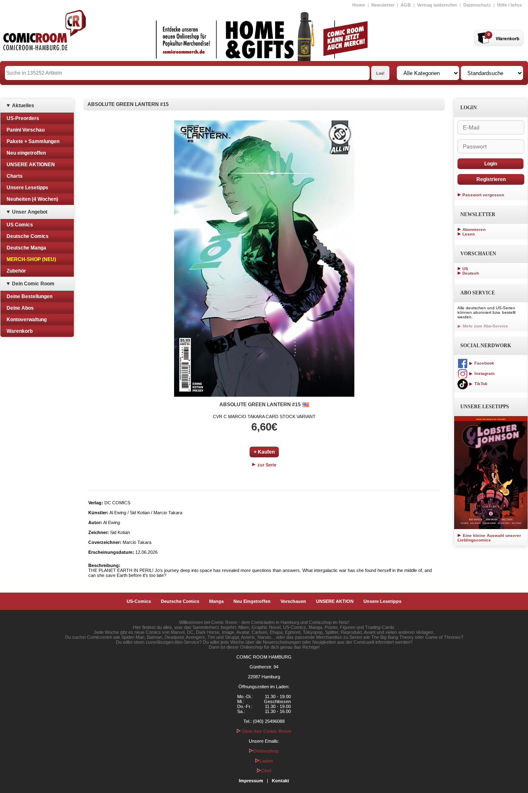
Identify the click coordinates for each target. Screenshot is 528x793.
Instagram (484, 373)
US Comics (20, 225)
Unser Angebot (29, 212)
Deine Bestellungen (29, 296)
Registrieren (491, 179)
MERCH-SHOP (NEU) (31, 259)
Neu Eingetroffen (252, 601)
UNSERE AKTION (335, 601)
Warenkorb (20, 331)
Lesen (468, 234)
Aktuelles (23, 105)
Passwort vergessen (483, 195)
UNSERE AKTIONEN (31, 164)
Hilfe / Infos (509, 4)
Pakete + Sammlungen (33, 141)
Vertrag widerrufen (437, 4)
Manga (216, 601)
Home (358, 4)
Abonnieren (474, 229)
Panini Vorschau (26, 130)
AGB (406, 4)
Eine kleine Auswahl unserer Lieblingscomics (489, 537)
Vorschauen (293, 601)
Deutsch (470, 273)
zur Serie (266, 464)
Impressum (251, 780)
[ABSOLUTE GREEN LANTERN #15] (264, 258)
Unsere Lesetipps (27, 188)
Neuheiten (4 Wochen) (32, 199)
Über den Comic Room (266, 731)
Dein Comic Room (33, 284)
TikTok (480, 383)
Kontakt (280, 780)
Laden (266, 760)
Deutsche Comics (28, 236)
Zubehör (16, 271)
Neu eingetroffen (26, 153)
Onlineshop (266, 750)
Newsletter (382, 4)
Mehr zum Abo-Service (485, 326)
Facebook (483, 363)
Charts (15, 176)
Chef (266, 770)
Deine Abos (20, 308)
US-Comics (139, 601)
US (465, 268)
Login (490, 164)
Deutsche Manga (26, 248)
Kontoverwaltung (27, 319)
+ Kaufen (264, 452)
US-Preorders (23, 118)
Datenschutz (477, 4)
